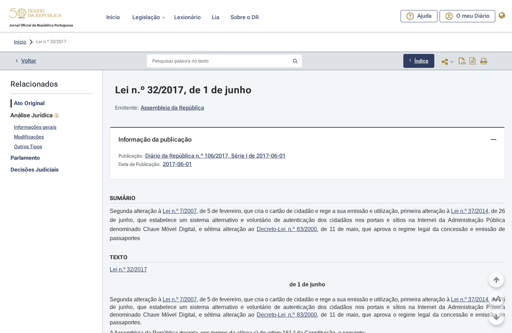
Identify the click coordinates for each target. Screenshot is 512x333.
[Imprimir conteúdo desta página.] (484, 61)
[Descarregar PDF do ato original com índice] (473, 61)
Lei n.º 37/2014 (469, 211)
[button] (35, 14)
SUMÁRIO (122, 198)
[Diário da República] (35, 14)
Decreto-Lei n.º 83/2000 (287, 229)
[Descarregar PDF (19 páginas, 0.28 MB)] (462, 61)
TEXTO (118, 257)
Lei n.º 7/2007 (180, 211)
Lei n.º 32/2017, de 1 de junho (183, 90)
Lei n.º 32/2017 (128, 269)
